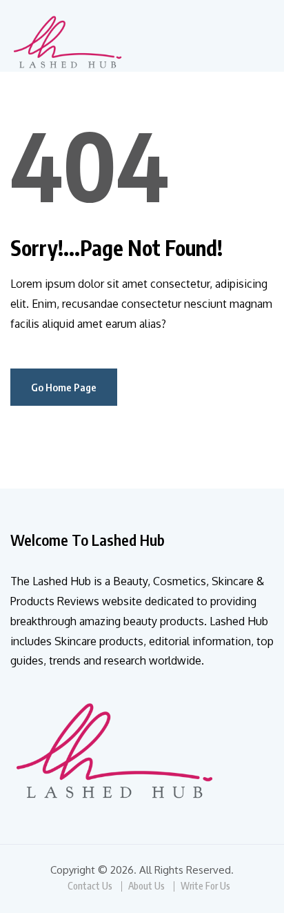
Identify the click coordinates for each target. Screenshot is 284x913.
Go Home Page (64, 387)
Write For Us (205, 886)
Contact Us (90, 886)
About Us (146, 886)
